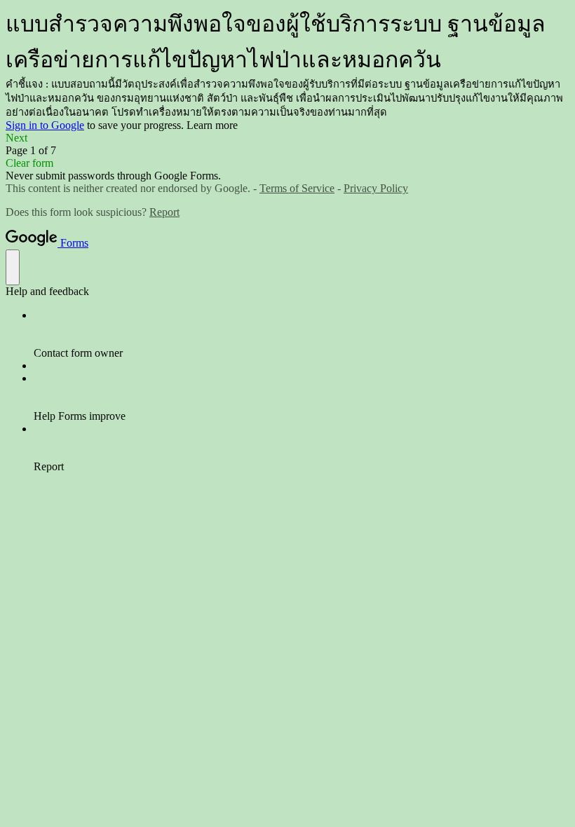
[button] (287, 138)
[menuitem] (301, 334)
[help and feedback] (13, 267)
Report (164, 212)
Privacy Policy (376, 188)
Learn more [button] (212, 125)
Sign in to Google (45, 125)
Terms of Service (296, 188)
